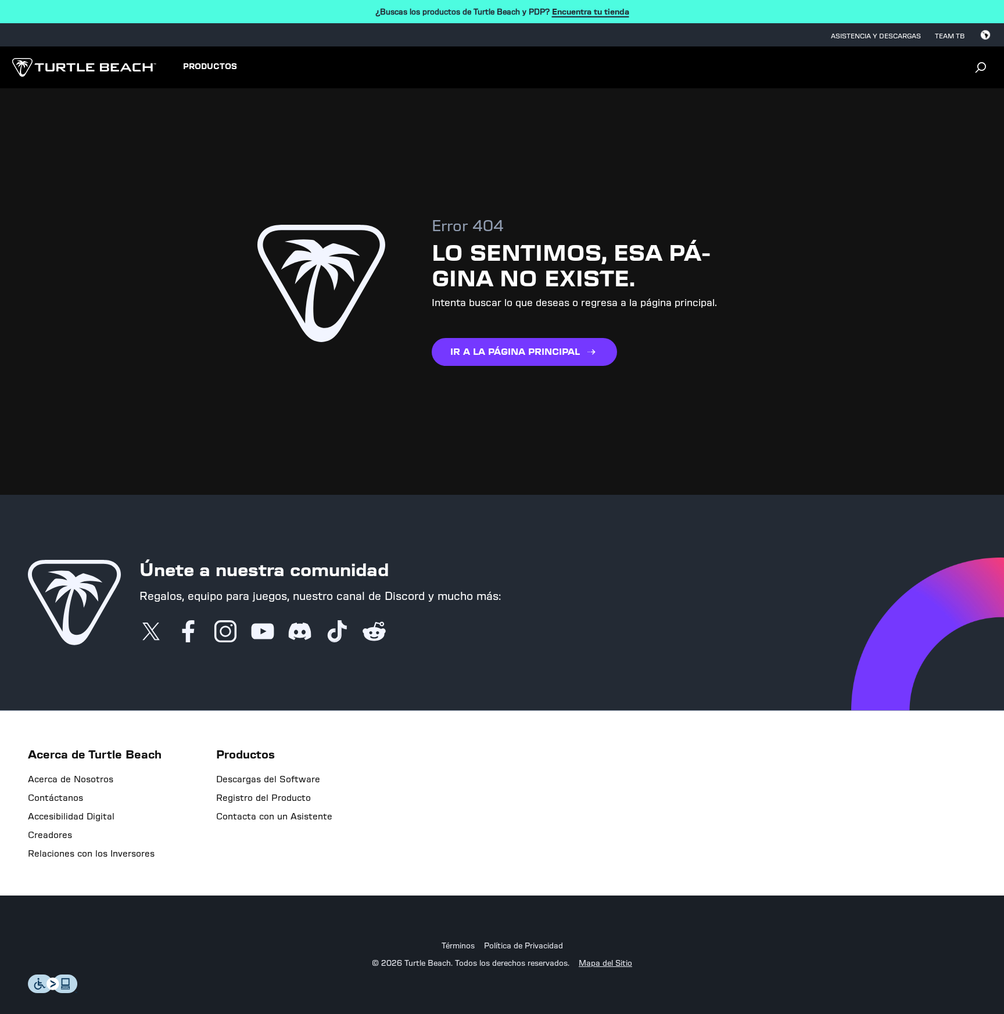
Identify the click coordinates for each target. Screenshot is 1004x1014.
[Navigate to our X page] (151, 632)
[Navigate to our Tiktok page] (337, 632)
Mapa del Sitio (605, 963)
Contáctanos (55, 798)
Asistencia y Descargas (876, 36)
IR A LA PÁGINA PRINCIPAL (515, 351)
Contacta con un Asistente (274, 816)
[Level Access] (53, 989)
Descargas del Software (268, 779)
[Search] (980, 67)
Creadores (50, 835)
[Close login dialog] (609, 797)
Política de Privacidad (523, 946)
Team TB (949, 36)
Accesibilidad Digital (71, 816)
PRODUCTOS (210, 66)
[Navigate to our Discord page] (299, 632)
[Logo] (84, 67)
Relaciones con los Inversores (91, 853)
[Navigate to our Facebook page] (188, 632)
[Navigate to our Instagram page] (225, 632)
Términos (458, 946)
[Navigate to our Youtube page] (262, 632)
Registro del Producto (263, 798)
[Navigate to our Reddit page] (374, 632)
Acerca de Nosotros (70, 779)
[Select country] (985, 35)
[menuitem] (210, 67)
